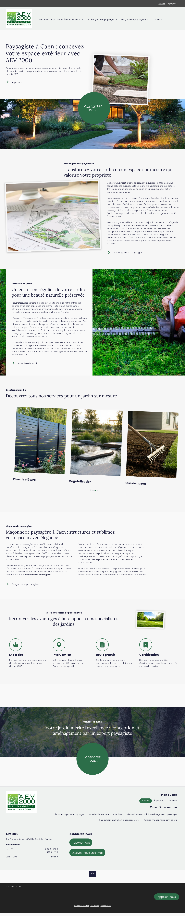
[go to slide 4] (97, 490)
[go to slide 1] (90, 490)
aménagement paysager (131, 201)
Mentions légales (81, 905)
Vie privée (94, 905)
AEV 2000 (42, 553)
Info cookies (106, 905)
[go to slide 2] (92, 490)
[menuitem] (162, 3)
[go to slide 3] (95, 490)
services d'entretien (41, 330)
